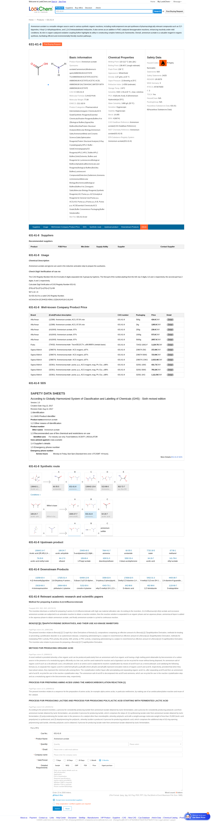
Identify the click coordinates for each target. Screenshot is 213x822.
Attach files (58, 795)
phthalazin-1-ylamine (62, 587)
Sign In (54, 2)
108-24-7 (34, 514)
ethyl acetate (173, 559)
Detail (170, 320)
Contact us (43, 818)
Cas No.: (44, 733)
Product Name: (42, 739)
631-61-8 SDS (176, 457)
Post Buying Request (52, 44)
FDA (85, 765)
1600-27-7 (73, 514)
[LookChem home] (41, 10)
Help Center (61, 818)
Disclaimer (72, 818)
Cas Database (144, 818)
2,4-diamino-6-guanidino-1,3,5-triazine (178, 579)
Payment (33, 818)
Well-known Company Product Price (65, 227)
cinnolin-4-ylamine (84, 587)
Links (52, 818)
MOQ (67, 765)
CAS (124, 818)
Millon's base (52, 506)
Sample (57, 765)
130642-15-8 (90, 486)
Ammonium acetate (89, 62)
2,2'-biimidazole (150, 587)
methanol (173, 552)
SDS (85, 227)
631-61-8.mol (82, 217)
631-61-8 (80, 92)
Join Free (62, 2)
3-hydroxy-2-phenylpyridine (107, 579)
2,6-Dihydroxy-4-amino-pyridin (64, 579)
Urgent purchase (107, 765)
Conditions (35, 495)
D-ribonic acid (128, 587)
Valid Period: (43, 760)
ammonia (106, 552)
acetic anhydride (62, 552)
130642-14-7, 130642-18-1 (36, 486)
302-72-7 (121, 486)
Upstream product (111, 227)
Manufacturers (93, 818)
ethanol (62, 559)
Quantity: (44, 744)
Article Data (156, 818)
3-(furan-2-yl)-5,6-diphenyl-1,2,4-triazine (90, 579)
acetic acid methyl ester (40, 559)
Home (152, 2)
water (151, 552)
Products (59, 8)
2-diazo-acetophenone (128, 559)
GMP (76, 765)
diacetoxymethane (106, 559)
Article (98, 8)
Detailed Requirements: (42, 767)
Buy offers (79, 8)
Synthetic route (95, 227)
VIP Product (105, 818)
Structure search (88, 8)
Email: (45, 749)
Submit (57, 809)
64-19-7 (105, 514)
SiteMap (82, 818)
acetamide (128, 552)
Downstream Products (130, 227)
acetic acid (150, 559)
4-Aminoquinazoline (40, 587)
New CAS (132, 818)
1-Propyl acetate (84, 559)
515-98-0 (105, 486)
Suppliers (69, 8)
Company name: (41, 755)
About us (23, 818)
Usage (45, 227)
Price (94, 765)
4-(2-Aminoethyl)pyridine (40, 579)
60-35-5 (56, 486)
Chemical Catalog (170, 818)
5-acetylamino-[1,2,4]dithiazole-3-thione (89, 552)
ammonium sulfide (105, 529)
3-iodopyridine (173, 587)
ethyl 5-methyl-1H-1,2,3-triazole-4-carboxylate (114, 587)
